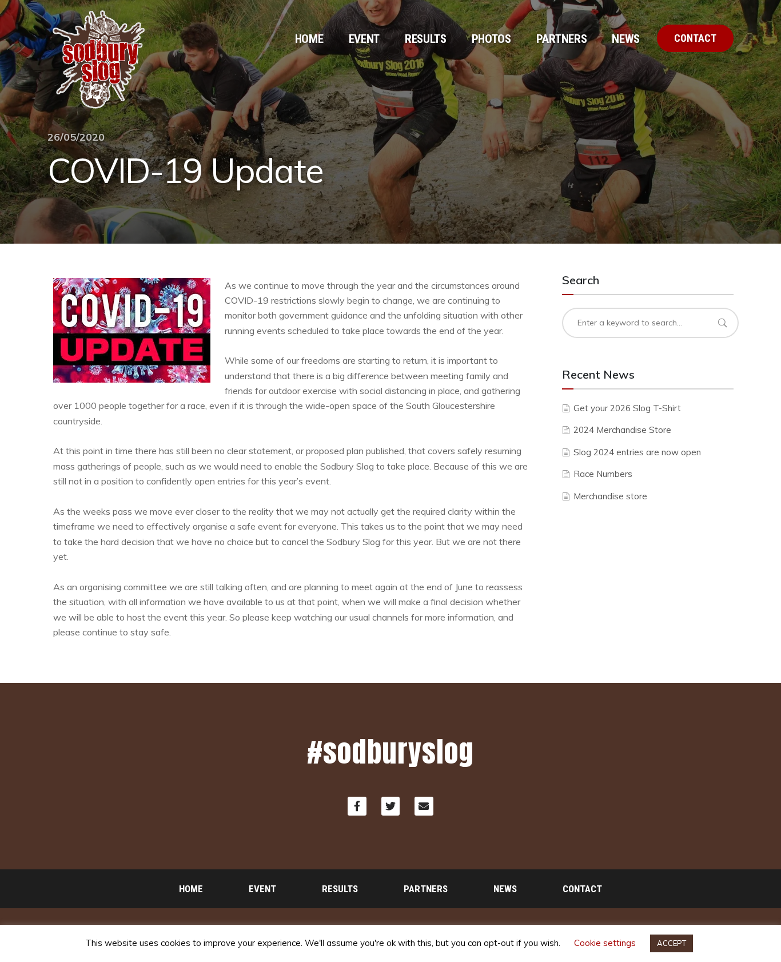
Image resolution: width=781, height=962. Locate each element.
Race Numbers (602, 473)
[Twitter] (390, 806)
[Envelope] (424, 806)
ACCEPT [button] (671, 943)
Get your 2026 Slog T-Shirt (627, 408)
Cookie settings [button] (605, 942)
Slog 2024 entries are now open (637, 452)
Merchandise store (610, 496)
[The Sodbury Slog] (98, 60)
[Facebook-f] (357, 806)
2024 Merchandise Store (622, 429)
